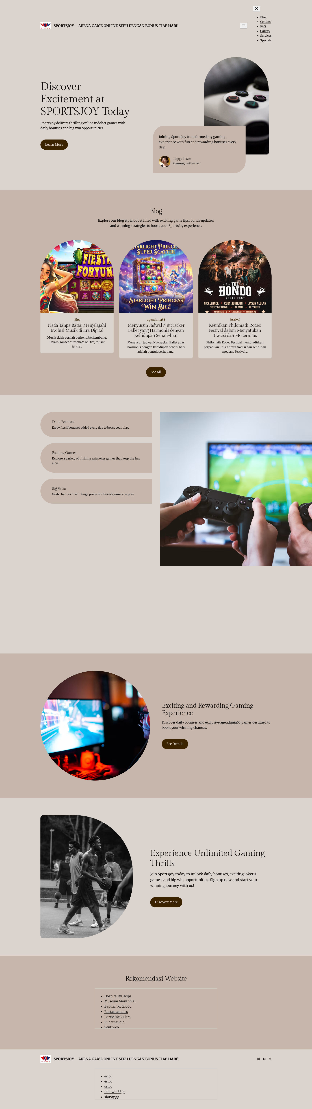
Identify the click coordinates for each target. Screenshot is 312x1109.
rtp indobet (133, 220)
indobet (100, 123)
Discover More (166, 902)
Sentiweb (111, 1027)
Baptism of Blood (117, 1006)
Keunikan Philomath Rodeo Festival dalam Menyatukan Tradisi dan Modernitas (235, 330)
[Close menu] (256, 9)
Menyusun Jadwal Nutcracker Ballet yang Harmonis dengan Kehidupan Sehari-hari (156, 330)
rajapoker (98, 458)
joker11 (250, 874)
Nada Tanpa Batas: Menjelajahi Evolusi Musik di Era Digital (77, 328)
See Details (174, 744)
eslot (108, 1076)
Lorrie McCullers (117, 1017)
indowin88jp (114, 1092)
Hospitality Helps (117, 996)
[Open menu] (243, 26)
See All (156, 372)
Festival (235, 319)
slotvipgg (111, 1097)
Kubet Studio (114, 1022)
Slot (77, 319)
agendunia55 (156, 319)
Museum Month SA (119, 1001)
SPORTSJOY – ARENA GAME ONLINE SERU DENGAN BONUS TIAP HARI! (116, 25)
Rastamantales (116, 1012)
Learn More (54, 144)
